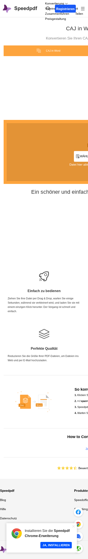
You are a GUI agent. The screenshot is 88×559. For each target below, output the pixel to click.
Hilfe (3, 509)
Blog (3, 500)
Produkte (81, 490)
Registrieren (65, 9)
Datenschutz (8, 518)
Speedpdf (7, 490)
